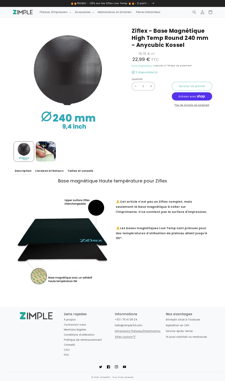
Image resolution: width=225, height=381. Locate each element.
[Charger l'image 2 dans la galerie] (46, 151)
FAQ (66, 354)
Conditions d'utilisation (79, 334)
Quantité (137, 79)
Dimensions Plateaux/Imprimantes (137, 331)
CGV (67, 350)
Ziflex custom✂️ (125, 337)
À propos (70, 319)
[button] (55, 12)
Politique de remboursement (83, 340)
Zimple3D (105, 377)
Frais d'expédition (142, 65)
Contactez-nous (75, 324)
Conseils (69, 344)
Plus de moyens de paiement (192, 105)
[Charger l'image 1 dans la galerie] (24, 151)
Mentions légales (75, 329)
